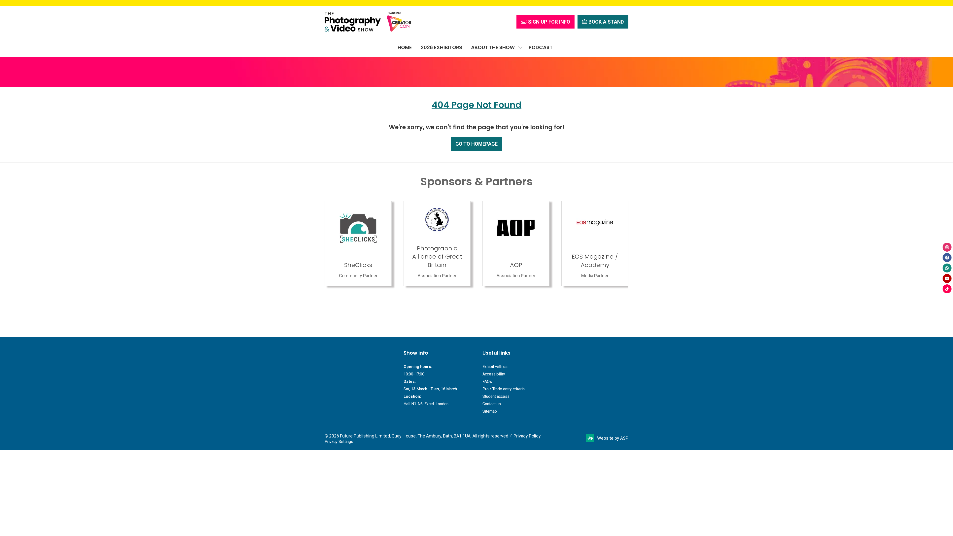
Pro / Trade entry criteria (503, 389)
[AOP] (358, 243)
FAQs (487, 381)
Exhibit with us (495, 366)
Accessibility (493, 374)
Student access (496, 396)
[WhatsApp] (947, 268)
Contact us (491, 404)
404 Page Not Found (476, 105)
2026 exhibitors (441, 47)
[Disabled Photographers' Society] (516, 243)
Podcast (540, 47)
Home (405, 47)
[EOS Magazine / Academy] (437, 243)
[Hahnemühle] (595, 243)
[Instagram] (947, 247)
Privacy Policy (527, 435)
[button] (545, 22)
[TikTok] (947, 288)
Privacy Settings (339, 441)
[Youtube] (947, 278)
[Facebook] (947, 257)
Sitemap (489, 411)
